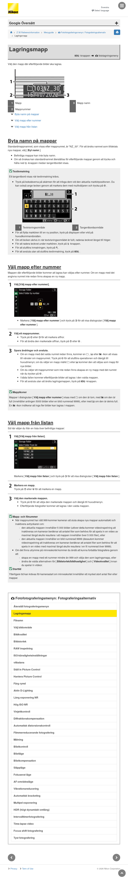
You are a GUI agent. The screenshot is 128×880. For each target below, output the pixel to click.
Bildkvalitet (20, 634)
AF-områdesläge (23, 781)
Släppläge (19, 767)
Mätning (18, 739)
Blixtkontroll (21, 746)
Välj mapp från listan (26, 126)
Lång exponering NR (26, 697)
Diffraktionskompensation (29, 718)
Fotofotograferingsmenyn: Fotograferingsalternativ (82, 32)
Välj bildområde (23, 627)
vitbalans (19, 662)
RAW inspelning (23, 648)
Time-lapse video (24, 823)
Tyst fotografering (24, 837)
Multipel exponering (25, 802)
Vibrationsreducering (26, 788)
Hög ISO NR (21, 704)
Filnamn (18, 620)
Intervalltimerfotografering (29, 816)
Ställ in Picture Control (27, 669)
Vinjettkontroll (22, 711)
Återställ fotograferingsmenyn (31, 606)
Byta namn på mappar (27, 114)
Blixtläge (19, 753)
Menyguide (49, 32)
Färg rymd (20, 683)
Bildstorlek (20, 641)
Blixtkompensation (25, 760)
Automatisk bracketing (27, 795)
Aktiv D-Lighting (23, 690)
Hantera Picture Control (28, 676)
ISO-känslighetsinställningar (30, 655)
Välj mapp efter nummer (28, 120)
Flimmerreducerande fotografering (34, 732)
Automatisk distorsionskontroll (32, 725)
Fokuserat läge (22, 774)
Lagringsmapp (22, 613)
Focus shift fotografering (28, 830)
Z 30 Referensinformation (28, 32)
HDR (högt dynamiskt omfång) (31, 809)
